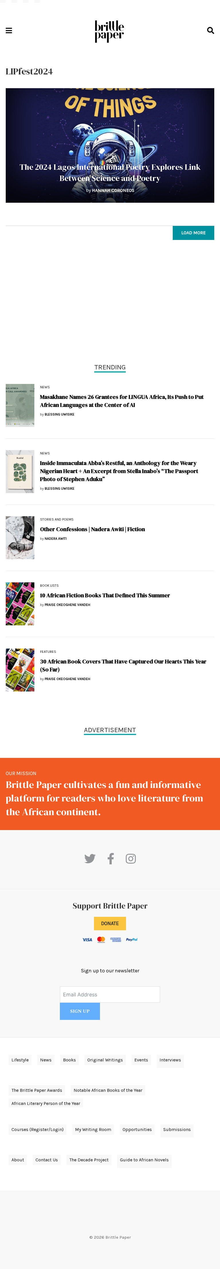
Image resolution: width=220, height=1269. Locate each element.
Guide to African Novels (144, 1159)
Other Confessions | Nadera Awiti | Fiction (92, 529)
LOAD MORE (193, 232)
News (110, 154)
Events (141, 1060)
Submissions (177, 1129)
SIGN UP (80, 1011)
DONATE (110, 923)
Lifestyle (20, 1060)
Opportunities (137, 1129)
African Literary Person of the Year (45, 1103)
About (17, 1159)
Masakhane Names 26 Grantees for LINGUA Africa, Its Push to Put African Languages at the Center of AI (122, 401)
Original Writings (105, 1060)
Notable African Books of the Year (108, 1090)
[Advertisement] (110, 303)
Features (48, 652)
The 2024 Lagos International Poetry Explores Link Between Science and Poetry (110, 172)
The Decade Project (89, 1159)
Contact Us (47, 1159)
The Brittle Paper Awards (36, 1090)
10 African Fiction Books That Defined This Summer (105, 595)
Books (69, 1060)
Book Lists (49, 586)
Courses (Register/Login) (37, 1129)
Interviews (170, 1060)
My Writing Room (93, 1129)
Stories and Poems (57, 519)
